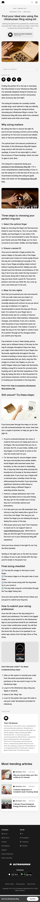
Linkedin (24, 846)
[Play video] (20, 198)
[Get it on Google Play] (26, 874)
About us (4, 833)
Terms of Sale (9, 884)
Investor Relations (7, 854)
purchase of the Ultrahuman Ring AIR (15, 167)
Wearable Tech (22, 8)
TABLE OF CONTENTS (10, 69)
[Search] (32, 2)
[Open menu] (36, 2)
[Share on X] (9, 79)
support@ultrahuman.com (14, 531)
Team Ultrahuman (26, 34)
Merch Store (5, 837)
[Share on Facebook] (14, 79)
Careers (4, 842)
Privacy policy (20, 884)
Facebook (25, 842)
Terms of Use (31, 884)
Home (14, 8)
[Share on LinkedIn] (3, 79)
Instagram (25, 837)
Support (4, 850)
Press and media (6, 858)
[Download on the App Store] (14, 874)
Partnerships (5, 846)
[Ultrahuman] (3, 2)
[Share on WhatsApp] (19, 79)
